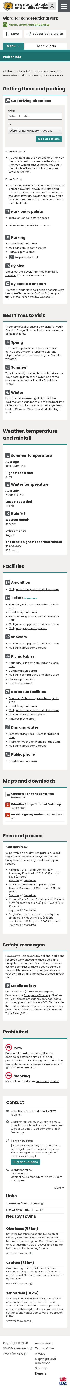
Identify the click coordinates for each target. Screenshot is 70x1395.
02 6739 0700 (19, 1173)
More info (30, 880)
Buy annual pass (25, 1162)
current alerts (38, 25)
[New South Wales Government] (63, 1381)
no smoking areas (47, 1081)
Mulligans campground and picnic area (34, 589)
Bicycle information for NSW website (31, 273)
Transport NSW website (35, 297)
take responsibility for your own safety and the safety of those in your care (34, 973)
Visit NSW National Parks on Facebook (6, 1388)
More (57, 1188)
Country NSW (47, 1111)
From (11, 111)
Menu (11, 46)
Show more (30, 598)
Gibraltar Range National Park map (36, 806)
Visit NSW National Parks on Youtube (23, 1388)
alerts (46, 46)
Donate (40, 1373)
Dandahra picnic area (23, 612)
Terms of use (44, 1348)
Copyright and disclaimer (45, 1361)
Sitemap (41, 1368)
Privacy (40, 1353)
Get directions (49, 139)
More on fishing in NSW (24, 1203)
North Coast (25, 1111)
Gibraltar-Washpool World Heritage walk (35, 742)
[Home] (8, 6)
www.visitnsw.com (17, 1253)
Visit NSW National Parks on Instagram (15, 1388)
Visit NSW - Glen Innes (24, 1210)
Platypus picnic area (22, 679)
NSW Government (16, 1348)
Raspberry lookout (20, 683)
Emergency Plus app (37, 995)
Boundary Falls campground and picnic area (34, 606)
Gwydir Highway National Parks (37, 816)
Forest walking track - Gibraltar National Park (34, 618)
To (9, 125)
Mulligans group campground (28, 628)
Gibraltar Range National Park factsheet (32, 795)
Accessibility (44, 1343)
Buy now (14, 880)
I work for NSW (13, 1353)
